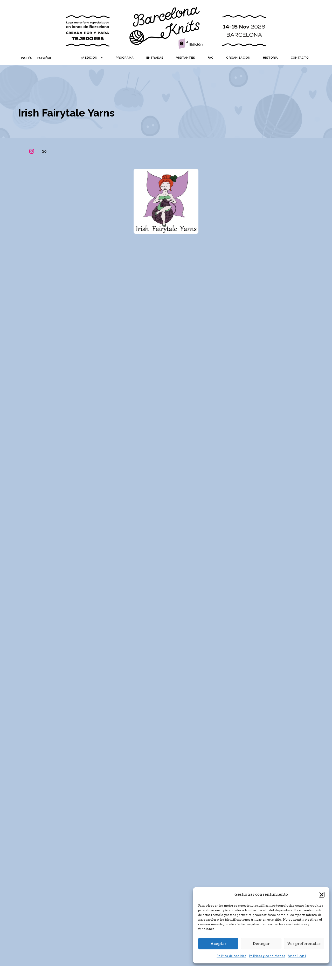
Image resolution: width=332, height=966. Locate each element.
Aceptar (218, 943)
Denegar (261, 943)
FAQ (210, 57)
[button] (321, 894)
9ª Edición (89, 57)
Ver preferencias (304, 943)
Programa (125, 57)
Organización (238, 57)
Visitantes (185, 57)
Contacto (300, 57)
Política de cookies (231, 956)
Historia (270, 57)
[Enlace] (44, 151)
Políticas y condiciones (267, 956)
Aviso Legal (297, 956)
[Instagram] (32, 151)
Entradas (154, 57)
